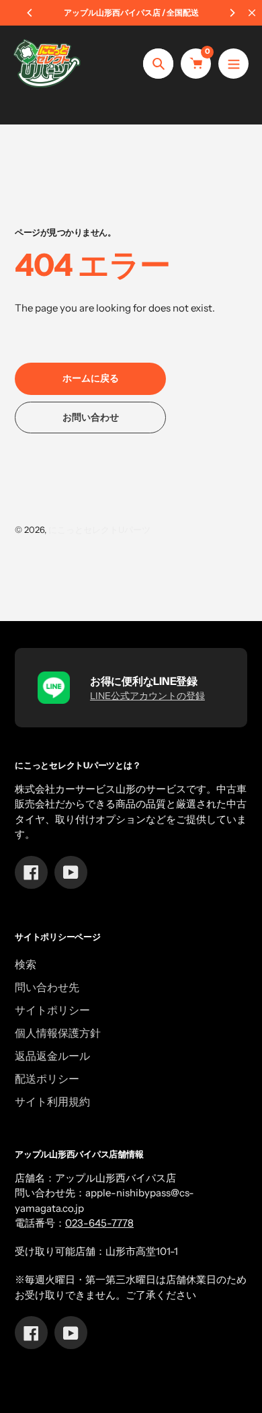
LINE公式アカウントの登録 (147, 696)
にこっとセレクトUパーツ (99, 529)
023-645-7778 (99, 1223)
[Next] (231, 13)
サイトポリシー (52, 1010)
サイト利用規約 (52, 1101)
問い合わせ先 (47, 987)
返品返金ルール (52, 1055)
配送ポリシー (47, 1078)
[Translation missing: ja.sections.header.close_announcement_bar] (252, 13)
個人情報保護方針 (58, 1033)
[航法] (233, 63)
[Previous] (30, 13)
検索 (25, 964)
